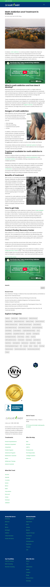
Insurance (33, 336)
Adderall (7, 502)
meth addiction (15, 52)
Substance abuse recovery (20, 349)
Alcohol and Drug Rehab (37, 327)
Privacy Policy (29, 578)
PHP (21, 346)
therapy (7, 352)
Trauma (28, 547)
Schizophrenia (30, 541)
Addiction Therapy (29, 321)
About (27, 561)
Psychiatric (29, 535)
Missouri (7, 521)
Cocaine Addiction (17, 330)
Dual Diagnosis (36, 333)
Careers (28, 572)
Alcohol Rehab (8, 330)
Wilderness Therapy (10, 461)
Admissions (29, 567)
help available (39, 210)
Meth (6, 488)
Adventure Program (10, 453)
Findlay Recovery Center (11, 250)
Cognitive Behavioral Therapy (29, 330)
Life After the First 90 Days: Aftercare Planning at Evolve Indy (20, 298)
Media (27, 569)
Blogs (27, 575)
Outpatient (8, 447)
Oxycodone (8, 491)
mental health (21, 339)
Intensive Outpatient (10, 444)
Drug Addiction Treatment (19, 333)
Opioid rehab (32, 343)
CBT (27, 550)
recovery (25, 346)
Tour (27, 564)
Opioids (38, 343)
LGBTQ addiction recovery (11, 339)
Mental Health (30, 517)
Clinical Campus (9, 561)
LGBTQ (28, 447)
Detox (38, 330)
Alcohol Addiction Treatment (24, 327)
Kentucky (7, 519)
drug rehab (28, 333)
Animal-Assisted (9, 464)
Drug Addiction (9, 333)
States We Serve (9, 538)
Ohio (6, 524)
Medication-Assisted (10, 455)
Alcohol (7, 474)
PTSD (27, 524)
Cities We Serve (9, 535)
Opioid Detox (8, 343)
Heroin (6, 483)
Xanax (6, 497)
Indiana (27, 336)
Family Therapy (21, 336)
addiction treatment (40, 321)
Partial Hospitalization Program (12, 346)
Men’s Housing (9, 564)
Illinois (6, 527)
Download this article (10, 257)
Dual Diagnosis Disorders (11, 336)
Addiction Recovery (23, 318)
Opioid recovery (25, 343)
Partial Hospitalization (11, 441)
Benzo (6, 486)
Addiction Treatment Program (25, 324)
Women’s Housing (10, 567)
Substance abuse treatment (33, 349)
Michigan (7, 530)
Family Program (9, 450)
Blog (20, 16)
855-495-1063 (9, 1)
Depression (29, 521)
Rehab (30, 346)
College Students (30, 455)
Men (27, 441)
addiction (7, 318)
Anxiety (28, 527)
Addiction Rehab (9, 321)
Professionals (29, 450)
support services (28, 104)
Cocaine (7, 480)
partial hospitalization (32, 157)
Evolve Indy (9, 16)
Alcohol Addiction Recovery (11, 327)
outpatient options (10, 159)
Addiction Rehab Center (19, 321)
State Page (42, 346)
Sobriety (35, 346)
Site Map (28, 581)
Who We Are (30, 559)
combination (8, 169)
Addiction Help (14, 318)
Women (28, 444)
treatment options (31, 145)
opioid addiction (37, 339)
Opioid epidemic (16, 343)
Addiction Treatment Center (11, 324)
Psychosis (28, 544)
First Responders (30, 453)
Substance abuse (9, 349)
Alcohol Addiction (37, 324)
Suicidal (28, 538)
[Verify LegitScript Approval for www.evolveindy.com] (35, 367)
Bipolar (28, 530)
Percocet (7, 494)
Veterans (28, 458)
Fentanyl (7, 500)
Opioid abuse (28, 339)
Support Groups (30, 533)
